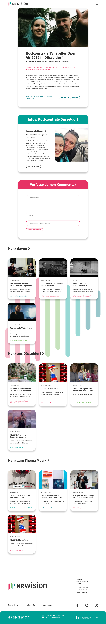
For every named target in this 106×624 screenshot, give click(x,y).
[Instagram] (86, 605)
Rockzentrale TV (33, 77)
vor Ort (43, 77)
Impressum (47, 605)
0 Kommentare (45, 69)
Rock (73, 77)
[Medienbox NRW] (19, 617)
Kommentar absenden (34, 229)
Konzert (28, 98)
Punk (31, 97)
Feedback (75, 97)
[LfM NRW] (53, 617)
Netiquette (30, 605)
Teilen (64, 97)
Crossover (37, 97)
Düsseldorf (52, 67)
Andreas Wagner (74, 75)
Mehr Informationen (33, 166)
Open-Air (43, 97)
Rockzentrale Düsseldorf (40, 67)
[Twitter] (96, 605)
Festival (48, 97)
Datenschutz (13, 605)
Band (77, 77)
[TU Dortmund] (87, 617)
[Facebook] (77, 605)
